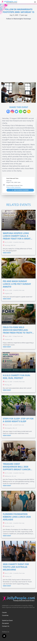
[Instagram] (12, 111)
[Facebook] (8, 111)
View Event (7, 253)
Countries (5, 615)
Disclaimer (5, 623)
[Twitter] (16, 111)
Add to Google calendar (21, 190)
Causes (4, 612)
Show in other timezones (13, 187)
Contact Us (5, 626)
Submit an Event (7, 620)
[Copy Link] (29, 111)
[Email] (24, 111)
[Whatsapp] (20, 111)
